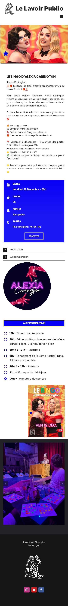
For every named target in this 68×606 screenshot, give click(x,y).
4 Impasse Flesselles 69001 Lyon (33, 544)
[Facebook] (41, 589)
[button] (34, 249)
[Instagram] (26, 589)
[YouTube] (34, 589)
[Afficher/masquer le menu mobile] (61, 16)
